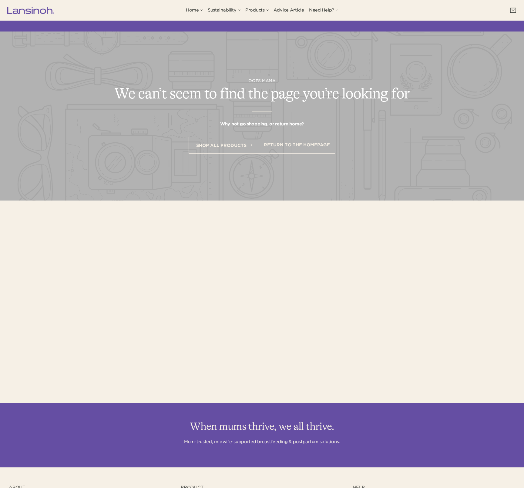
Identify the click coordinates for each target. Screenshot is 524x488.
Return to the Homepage (297, 144)
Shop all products (222, 145)
